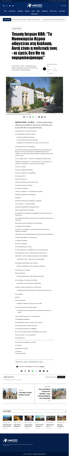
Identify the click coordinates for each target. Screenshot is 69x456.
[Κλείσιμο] (65, 19)
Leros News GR (29, 454)
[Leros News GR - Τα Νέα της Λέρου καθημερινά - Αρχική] (34, 5)
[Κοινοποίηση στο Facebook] (24, 117)
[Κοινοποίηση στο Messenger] (30, 117)
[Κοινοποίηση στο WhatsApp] (33, 117)
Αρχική (5, 11)
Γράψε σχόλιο (61, 377)
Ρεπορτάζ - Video (53, 11)
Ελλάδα (33, 11)
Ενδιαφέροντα (45, 11)
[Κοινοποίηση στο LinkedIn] (39, 117)
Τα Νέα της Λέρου (12, 11)
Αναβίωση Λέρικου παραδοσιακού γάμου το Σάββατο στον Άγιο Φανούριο (18, 19)
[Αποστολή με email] (45, 117)
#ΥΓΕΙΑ (41, 361)
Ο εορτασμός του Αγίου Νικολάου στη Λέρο (25, 394)
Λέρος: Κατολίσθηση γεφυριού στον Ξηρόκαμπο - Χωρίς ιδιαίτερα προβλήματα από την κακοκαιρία (44, 393)
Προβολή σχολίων (50, 377)
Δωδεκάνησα (20, 11)
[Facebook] (3, 5)
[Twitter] (6, 5)
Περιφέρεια (27, 11)
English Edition (34, 14)
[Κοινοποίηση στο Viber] (36, 117)
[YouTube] (12, 5)
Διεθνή (38, 11)
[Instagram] (9, 5)
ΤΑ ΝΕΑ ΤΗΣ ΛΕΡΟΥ (17, 28)
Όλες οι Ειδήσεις (62, 11)
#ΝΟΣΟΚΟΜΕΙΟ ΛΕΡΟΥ (33, 361)
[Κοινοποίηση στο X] (27, 117)
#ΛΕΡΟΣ (25, 361)
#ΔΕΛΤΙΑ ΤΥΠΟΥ (19, 361)
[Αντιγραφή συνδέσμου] (42, 117)
